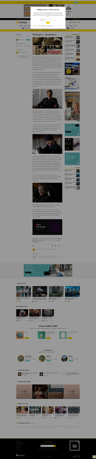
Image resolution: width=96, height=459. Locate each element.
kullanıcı (59, 25)
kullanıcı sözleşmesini (54, 25)
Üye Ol (48, 22)
